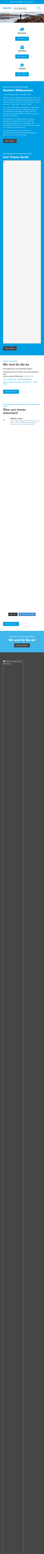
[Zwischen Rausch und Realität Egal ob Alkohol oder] (22, 582)
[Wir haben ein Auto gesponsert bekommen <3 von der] (22, 483)
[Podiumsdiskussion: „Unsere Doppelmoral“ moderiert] (22, 512)
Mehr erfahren (22, 38)
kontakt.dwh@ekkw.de (28, 2)
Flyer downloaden (11, 391)
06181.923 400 (28, 376)
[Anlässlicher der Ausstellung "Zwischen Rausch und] (22, 448)
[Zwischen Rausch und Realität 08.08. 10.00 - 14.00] (22, 540)
